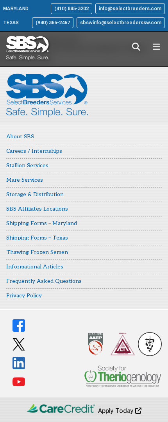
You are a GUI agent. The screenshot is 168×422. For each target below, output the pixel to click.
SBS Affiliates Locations (37, 209)
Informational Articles (34, 266)
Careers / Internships (34, 151)
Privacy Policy (24, 295)
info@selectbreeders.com (130, 8)
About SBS (20, 136)
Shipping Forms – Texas (37, 237)
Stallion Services (27, 165)
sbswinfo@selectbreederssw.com (120, 22)
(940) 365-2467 (53, 22)
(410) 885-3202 (71, 8)
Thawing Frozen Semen (37, 252)
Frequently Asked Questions (44, 281)
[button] (136, 46)
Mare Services (24, 180)
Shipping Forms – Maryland (41, 223)
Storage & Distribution (35, 194)
